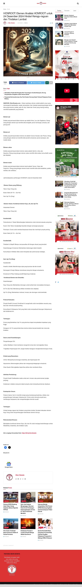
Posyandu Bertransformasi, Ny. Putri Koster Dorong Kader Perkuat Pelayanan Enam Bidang (27, 98)
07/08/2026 (6, 536)
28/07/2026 (41, 540)
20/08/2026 (6, 511)
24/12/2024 (20, 23)
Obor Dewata (11, 23)
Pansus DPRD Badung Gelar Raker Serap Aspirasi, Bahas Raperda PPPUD (10, 507)
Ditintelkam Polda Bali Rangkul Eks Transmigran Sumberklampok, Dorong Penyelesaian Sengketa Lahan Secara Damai (25, 93)
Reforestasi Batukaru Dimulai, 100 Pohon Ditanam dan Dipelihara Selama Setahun (71, 204)
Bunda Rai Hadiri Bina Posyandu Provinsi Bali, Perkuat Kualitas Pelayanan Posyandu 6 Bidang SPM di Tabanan (45, 534)
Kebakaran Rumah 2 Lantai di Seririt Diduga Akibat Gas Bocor (27, 532)
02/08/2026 (23, 536)
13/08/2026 (41, 513)
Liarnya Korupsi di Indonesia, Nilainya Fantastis (69, 33)
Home (4, 9)
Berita (8, 9)
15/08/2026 (23, 515)
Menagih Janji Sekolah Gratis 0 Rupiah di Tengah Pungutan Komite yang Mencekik (70, 42)
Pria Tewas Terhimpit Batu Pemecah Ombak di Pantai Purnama (10, 532)
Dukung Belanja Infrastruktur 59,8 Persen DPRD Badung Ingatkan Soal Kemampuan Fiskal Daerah (45, 507)
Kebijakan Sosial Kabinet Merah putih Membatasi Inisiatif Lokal (70, 25)
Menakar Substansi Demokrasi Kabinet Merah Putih (70, 17)
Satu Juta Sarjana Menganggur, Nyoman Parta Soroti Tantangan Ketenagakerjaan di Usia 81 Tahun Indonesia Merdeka (28, 508)
